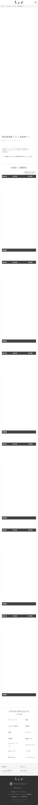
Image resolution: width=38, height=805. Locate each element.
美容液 (14, 6)
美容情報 (4, 766)
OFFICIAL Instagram (20, 784)
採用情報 (24, 796)
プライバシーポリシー (21, 791)
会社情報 (13, 791)
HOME (2, 6)
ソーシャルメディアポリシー (13, 794)
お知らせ (22, 766)
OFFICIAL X (17, 788)
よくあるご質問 (7, 770)
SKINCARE (8, 6)
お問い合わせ (23, 770)
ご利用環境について (15, 796)
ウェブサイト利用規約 (26, 794)
